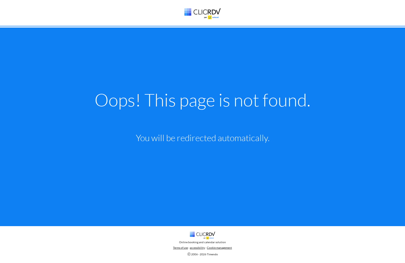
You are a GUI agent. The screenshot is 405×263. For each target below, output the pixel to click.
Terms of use (180, 247)
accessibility (197, 247)
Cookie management (219, 247)
